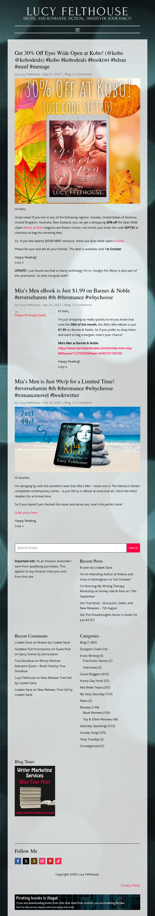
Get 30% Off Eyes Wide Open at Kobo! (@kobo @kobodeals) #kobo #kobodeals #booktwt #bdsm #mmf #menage (70, 59)
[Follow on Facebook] (18, 861)
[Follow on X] (26, 861)
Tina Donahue (24, 660)
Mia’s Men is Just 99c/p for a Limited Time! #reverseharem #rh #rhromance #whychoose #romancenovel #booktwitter (64, 387)
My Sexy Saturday (92, 694)
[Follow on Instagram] (42, 861)
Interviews (90, 667)
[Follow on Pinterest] (50, 861)
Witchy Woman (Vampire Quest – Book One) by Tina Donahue (40, 666)
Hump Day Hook (91, 680)
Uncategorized (90, 746)
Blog (68, 74)
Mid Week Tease (91, 687)
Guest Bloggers (90, 674)
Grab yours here (26, 512)
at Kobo (107, 241)
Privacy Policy (130, 885)
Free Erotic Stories (95, 660)
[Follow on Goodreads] (34, 861)
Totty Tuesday (89, 739)
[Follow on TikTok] (58, 861)
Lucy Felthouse (29, 74)
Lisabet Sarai (23, 642)
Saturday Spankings (93, 726)
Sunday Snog (89, 732)
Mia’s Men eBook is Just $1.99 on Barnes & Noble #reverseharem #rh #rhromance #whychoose (72, 293)
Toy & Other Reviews (97, 719)
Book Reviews (92, 712)
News (84, 700)
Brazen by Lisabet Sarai (96, 567)
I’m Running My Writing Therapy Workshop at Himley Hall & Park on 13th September (108, 591)
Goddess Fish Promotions (32, 649)
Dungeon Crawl (90, 649)
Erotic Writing (89, 655)
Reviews (85, 707)
